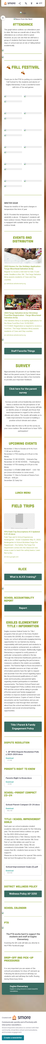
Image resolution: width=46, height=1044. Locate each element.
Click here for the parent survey (23, 390)
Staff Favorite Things (23, 351)
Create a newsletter (13, 1038)
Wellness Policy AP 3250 (23, 893)
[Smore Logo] (10, 3)
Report (23, 608)
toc (3, 17)
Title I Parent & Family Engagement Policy (23, 726)
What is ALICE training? (23, 576)
